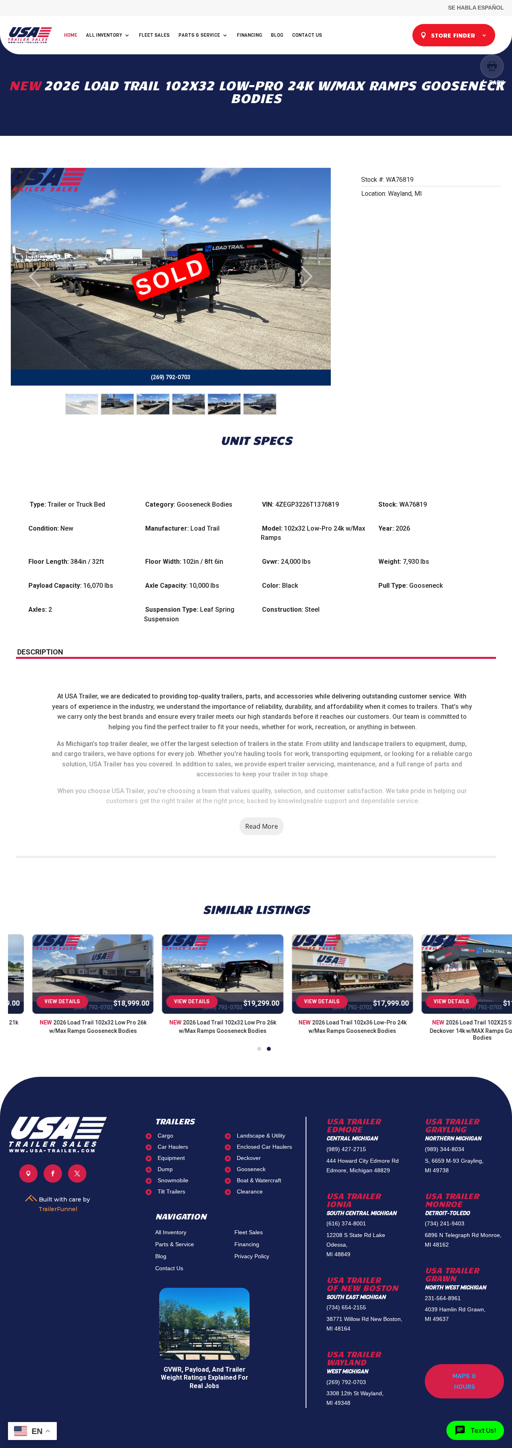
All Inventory (104, 35)
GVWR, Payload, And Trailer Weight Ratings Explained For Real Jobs (204, 1378)
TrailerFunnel (57, 1209)
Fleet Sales (154, 35)
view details (38, 1001)
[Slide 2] (117, 404)
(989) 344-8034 (444, 1149)
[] (28, 1180)
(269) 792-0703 (346, 1382)
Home (70, 35)
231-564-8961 (443, 1298)
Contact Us (307, 35)
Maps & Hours (464, 1381)
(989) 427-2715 (346, 1149)
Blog (277, 35)
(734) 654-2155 (346, 1307)
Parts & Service (199, 35)
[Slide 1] (82, 404)
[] (53, 1180)
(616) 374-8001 (346, 1223)
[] (77, 1180)
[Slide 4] (189, 404)
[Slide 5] (224, 404)
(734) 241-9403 (444, 1223)
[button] (259, 1049)
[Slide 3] (153, 404)
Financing (249, 35)
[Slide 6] (260, 404)
